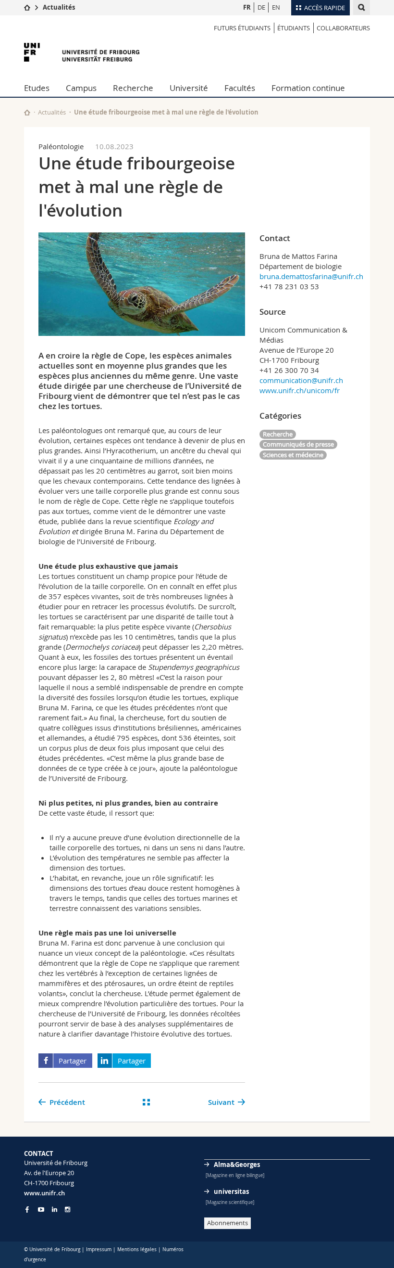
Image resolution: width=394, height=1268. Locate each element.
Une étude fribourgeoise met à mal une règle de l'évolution (166, 112)
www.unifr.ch (44, 1193)
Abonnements (227, 1222)
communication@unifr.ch (301, 380)
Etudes (36, 87)
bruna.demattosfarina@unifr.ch (311, 276)
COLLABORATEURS (343, 28)
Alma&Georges (237, 1164)
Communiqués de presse (298, 444)
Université (189, 87)
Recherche (133, 87)
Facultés (239, 87)
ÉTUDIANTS (293, 28)
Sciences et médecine (293, 454)
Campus (81, 87)
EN (276, 7)
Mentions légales (137, 1249)
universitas (231, 1191)
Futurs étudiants (242, 28)
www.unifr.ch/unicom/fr (299, 390)
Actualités (59, 7)
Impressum (98, 1249)
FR (247, 7)
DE (261, 7)
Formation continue (308, 87)
